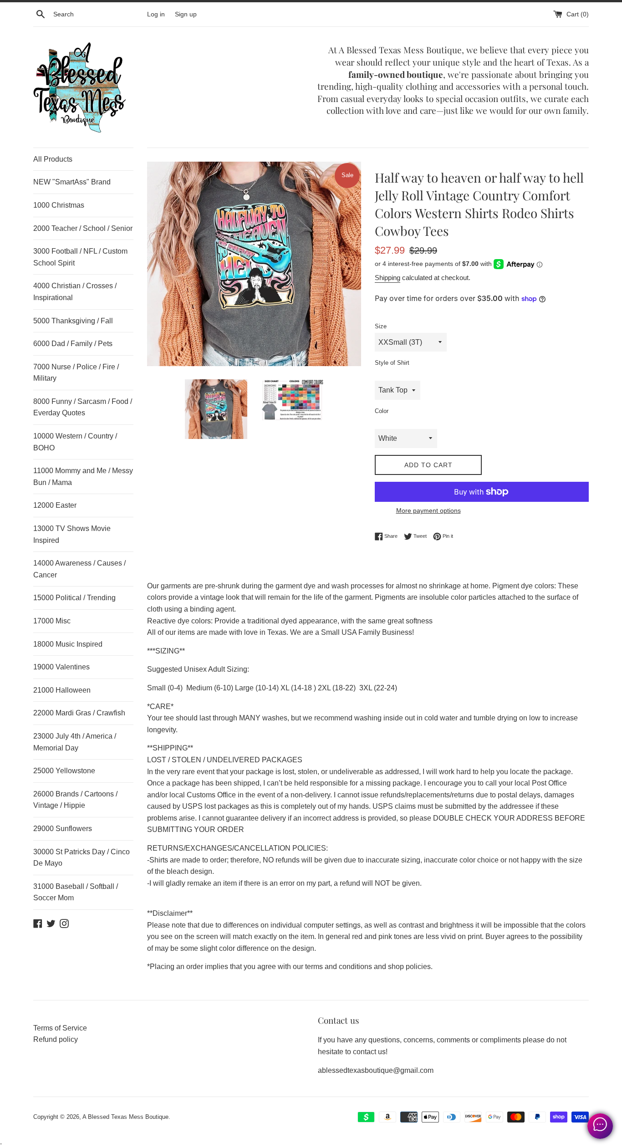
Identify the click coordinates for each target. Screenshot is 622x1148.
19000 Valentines (61, 667)
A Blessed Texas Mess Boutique (125, 1116)
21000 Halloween (62, 690)
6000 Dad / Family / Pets (72, 343)
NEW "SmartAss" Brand (72, 182)
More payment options (428, 510)
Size (381, 326)
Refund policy (55, 1039)
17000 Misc (52, 621)
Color (381, 411)
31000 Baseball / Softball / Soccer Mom (75, 892)
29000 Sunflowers (62, 828)
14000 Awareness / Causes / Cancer (79, 569)
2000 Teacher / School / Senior (83, 228)
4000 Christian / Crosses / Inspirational (75, 291)
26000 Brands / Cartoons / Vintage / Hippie (75, 800)
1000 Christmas (58, 205)
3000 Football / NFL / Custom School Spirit (80, 257)
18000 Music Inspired (67, 644)
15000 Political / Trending (74, 598)
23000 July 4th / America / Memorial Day (74, 742)
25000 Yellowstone (64, 771)
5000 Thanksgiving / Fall (73, 321)
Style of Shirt (392, 362)
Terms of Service (60, 1028)
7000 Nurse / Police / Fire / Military (76, 373)
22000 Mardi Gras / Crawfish (79, 713)
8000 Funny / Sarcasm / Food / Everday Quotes (82, 407)
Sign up (186, 14)
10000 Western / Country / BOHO (75, 442)
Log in (156, 14)
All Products (52, 159)
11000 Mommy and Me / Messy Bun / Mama (83, 476)
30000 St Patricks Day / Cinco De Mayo (81, 857)
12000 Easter (54, 505)
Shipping (387, 277)
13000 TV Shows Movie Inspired (72, 534)
